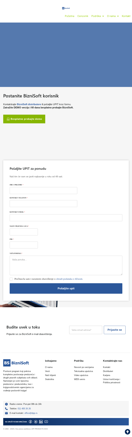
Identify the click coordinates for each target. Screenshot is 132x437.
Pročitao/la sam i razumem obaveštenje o (48, 279)
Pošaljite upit (66, 288)
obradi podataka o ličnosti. (69, 279)
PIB (12, 239)
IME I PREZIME (16, 185)
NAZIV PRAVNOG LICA (19, 226)
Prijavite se (115, 329)
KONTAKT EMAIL (17, 212)
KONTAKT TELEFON (19, 198)
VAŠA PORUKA (16, 253)
